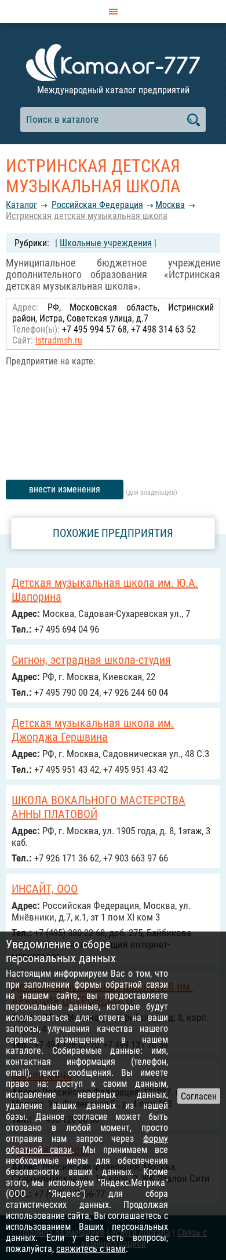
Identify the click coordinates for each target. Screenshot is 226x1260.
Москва (170, 204)
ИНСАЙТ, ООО (45, 889)
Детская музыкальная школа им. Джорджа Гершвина (93, 730)
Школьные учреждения (106, 243)
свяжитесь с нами (91, 1248)
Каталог (21, 204)
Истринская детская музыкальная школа (86, 215)
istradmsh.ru (58, 340)
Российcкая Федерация (97, 204)
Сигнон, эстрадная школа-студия (91, 660)
